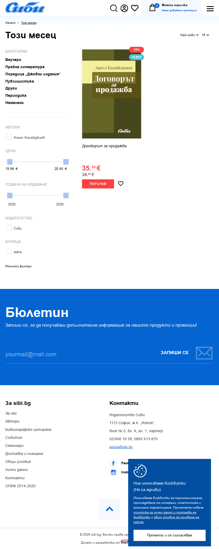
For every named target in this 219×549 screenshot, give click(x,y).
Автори (12, 421)
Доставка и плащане (24, 453)
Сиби (18, 228)
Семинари (14, 445)
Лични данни (16, 469)
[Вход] (124, 8)
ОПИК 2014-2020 (20, 486)
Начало (10, 22)
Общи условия (18, 461)
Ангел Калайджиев (29, 137)
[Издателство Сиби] (25, 7)
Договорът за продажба (104, 146)
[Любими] (134, 8)
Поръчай (98, 184)
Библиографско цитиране (28, 429)
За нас (11, 413)
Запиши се (175, 353)
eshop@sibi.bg (121, 447)
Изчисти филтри (18, 266)
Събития (13, 437)
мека (18, 252)
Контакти (15, 478)
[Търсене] (114, 8)
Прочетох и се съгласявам (169, 535)
